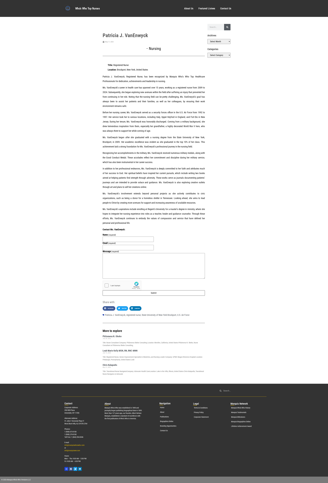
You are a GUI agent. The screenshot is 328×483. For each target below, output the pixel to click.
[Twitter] (75, 469)
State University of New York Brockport (159, 315)
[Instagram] (66, 469)
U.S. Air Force (183, 315)
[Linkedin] (80, 469)
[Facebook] (71, 469)
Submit (154, 293)
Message (111, 251)
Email (109, 243)
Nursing (155, 48)
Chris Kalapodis (110, 365)
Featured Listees (206, 8)
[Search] (227, 27)
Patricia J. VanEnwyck (115, 315)
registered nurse (133, 315)
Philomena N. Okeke (112, 336)
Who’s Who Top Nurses (87, 8)
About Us (188, 8)
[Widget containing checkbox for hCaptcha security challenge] (122, 285)
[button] (109, 308)
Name (109, 235)
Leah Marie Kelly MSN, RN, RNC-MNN (120, 350)
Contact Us (225, 8)
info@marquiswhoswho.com (74, 445)
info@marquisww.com (72, 450)
